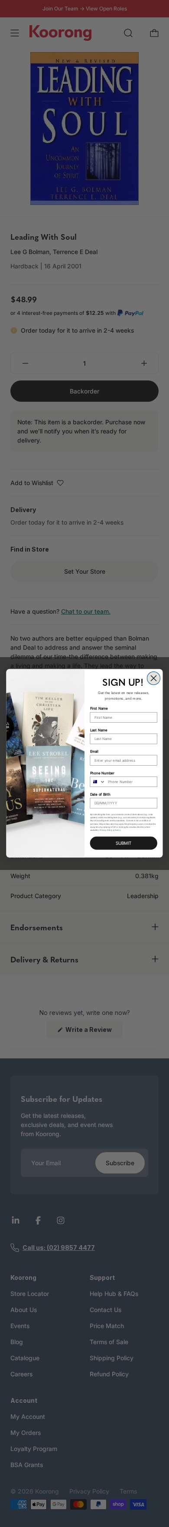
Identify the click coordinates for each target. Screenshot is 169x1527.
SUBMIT (123, 843)
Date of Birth (100, 795)
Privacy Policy (106, 830)
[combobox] (97, 782)
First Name (99, 709)
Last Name (98, 730)
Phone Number (102, 773)
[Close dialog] (153, 678)
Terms (117, 830)
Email (94, 752)
